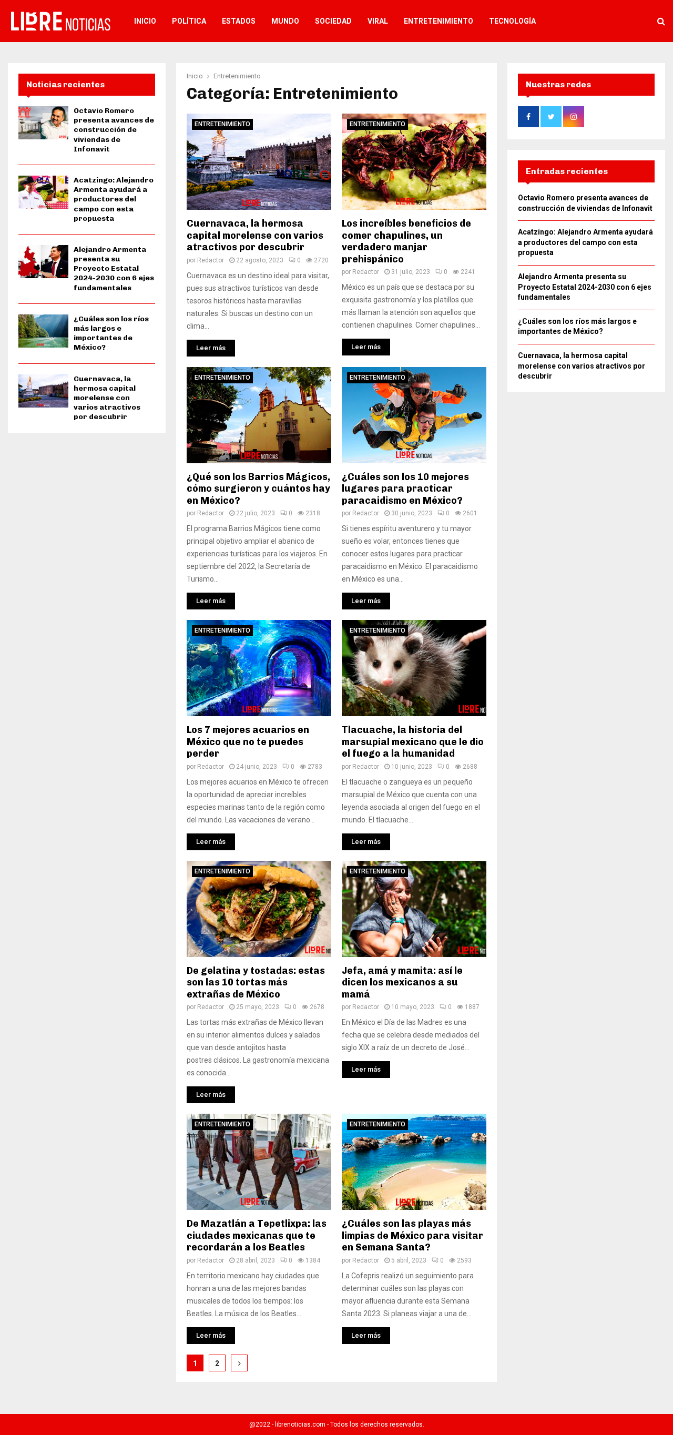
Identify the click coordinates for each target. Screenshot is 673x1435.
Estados (239, 21)
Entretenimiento (438, 21)
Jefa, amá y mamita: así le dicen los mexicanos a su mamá (402, 982)
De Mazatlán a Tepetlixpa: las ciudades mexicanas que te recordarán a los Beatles (257, 1235)
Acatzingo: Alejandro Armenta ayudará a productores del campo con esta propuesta (114, 199)
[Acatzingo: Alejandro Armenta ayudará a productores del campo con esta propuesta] (43, 192)
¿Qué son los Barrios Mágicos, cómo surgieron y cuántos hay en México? (258, 488)
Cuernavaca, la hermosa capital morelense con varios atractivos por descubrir (255, 235)
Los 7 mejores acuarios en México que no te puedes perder (248, 741)
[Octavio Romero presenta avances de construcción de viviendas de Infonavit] (43, 122)
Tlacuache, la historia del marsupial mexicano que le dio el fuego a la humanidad (413, 741)
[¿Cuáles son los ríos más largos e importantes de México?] (43, 331)
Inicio (145, 21)
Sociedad (333, 21)
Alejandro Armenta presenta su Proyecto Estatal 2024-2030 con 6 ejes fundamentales (114, 268)
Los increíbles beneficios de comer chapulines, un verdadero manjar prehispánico (406, 241)
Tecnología (512, 21)
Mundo (285, 21)
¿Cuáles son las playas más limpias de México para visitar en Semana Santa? (412, 1235)
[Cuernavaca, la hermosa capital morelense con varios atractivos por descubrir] (43, 391)
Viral (378, 21)
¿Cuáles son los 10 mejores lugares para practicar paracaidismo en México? (405, 488)
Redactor (210, 260)
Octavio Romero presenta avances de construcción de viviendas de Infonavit (114, 130)
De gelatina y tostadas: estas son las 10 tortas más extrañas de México (256, 982)
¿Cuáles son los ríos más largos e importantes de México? (111, 333)
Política (189, 21)
